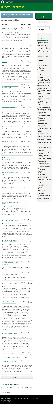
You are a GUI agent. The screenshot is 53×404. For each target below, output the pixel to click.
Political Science (43, 189)
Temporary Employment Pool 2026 (9, 384)
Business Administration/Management (44, 103)
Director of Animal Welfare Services (10, 220)
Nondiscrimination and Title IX (22, 398)
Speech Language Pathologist (9, 361)
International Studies (44, 165)
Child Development (44, 107)
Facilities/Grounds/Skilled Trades (44, 140)
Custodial (41, 118)
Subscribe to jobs (43, 22)
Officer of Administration (43, 55)
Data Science (42, 120)
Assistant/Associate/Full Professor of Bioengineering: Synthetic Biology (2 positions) (10, 262)
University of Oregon (6, 400)
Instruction (42, 161)
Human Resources (43, 157)
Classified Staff (43, 42)
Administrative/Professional (44, 86)
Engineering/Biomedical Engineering (44, 129)
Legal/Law (41, 169)
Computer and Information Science (44, 113)
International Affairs (44, 163)
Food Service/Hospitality (44, 143)
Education (41, 126)
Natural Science (43, 176)
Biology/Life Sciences (43, 98)
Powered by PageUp (5, 392)
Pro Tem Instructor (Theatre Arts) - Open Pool (10, 188)
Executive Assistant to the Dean (9, 333)
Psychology (41, 190)
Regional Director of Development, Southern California (10, 86)
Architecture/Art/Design (44, 90)
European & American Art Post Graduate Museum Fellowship (9, 240)
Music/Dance (42, 174)
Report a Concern (6, 398)
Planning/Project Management (42, 186)
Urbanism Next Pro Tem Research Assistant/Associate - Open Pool (10, 29)
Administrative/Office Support (44, 83)
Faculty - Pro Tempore (44, 49)
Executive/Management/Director (44, 137)
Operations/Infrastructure (44, 180)
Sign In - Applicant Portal (43, 16)
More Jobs (17, 377)
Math (40, 173)
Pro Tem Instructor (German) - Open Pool (9, 127)
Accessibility (36, 398)
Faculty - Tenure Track (44, 52)
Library (40, 171)
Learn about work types (42, 40)
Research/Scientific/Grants (44, 196)
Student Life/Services (43, 199)
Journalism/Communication (44, 167)
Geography (41, 150)
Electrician (4, 62)
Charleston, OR (42, 65)
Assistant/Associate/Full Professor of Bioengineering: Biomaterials (10, 273)
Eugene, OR (42, 67)
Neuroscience (42, 177)
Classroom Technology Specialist (9, 283)
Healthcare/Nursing (44, 152)
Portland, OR (42, 70)
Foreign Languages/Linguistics (44, 147)
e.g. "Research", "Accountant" (41, 30)
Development (42, 122)
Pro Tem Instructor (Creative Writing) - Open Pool (8, 158)
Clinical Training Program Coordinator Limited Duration (9, 302)
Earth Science (42, 123)
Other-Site (41, 68)
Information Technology (44, 159)
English (40, 131)
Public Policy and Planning (42, 192)
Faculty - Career (43, 45)
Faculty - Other (42, 47)
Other (40, 182)
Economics (41, 125)
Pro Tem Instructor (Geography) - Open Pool (10, 142)
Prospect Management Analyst (9, 107)
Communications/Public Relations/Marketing (44, 109)
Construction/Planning (44, 116)
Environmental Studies (44, 133)
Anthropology (42, 88)
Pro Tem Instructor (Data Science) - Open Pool (10, 202)
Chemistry (41, 106)
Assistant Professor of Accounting (10, 354)
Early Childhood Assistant (8, 45)
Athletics (41, 96)
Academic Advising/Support (43, 78)
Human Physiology (43, 155)
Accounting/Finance (44, 80)
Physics (40, 184)
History (40, 153)
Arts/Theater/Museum (44, 94)
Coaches (41, 44)
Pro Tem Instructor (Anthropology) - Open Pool (10, 173)
